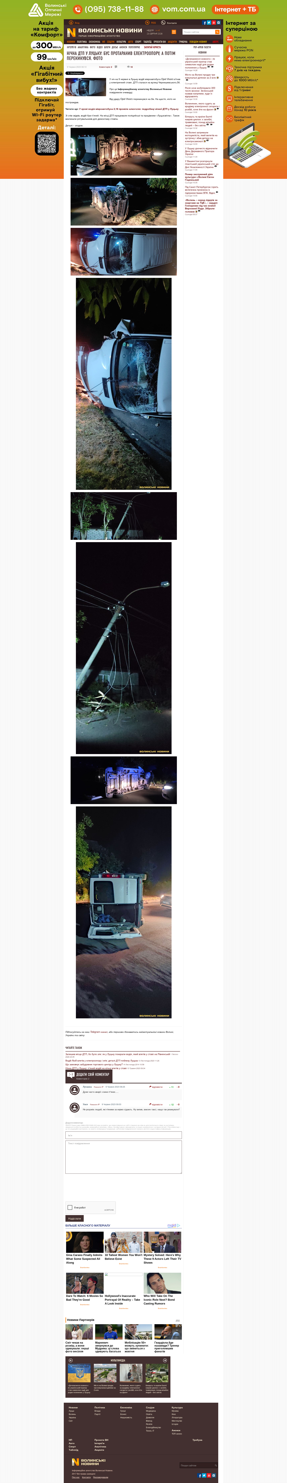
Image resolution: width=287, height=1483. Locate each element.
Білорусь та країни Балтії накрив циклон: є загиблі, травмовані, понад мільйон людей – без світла (199, 121)
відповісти (157, 1086)
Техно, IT (150, 1430)
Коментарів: (105, 66)
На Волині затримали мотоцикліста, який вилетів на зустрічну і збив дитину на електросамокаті (201, 137)
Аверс (216, 42)
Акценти (99, 1449)
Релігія (149, 1424)
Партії (97, 1414)
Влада (97, 1410)
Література (177, 1417)
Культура (121, 42)
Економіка (94, 42)
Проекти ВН (160, 42)
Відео (100, 47)
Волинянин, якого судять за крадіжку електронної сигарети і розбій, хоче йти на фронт (202, 106)
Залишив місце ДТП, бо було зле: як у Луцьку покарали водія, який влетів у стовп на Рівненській (117, 1054)
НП (70, 1439)
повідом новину (198, 42)
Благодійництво (153, 1427)
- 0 (178, 1086)
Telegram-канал (98, 1031)
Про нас (76, 1477)
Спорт (138, 42)
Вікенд (149, 1420)
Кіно (174, 1414)
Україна (72, 1417)
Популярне (134, 47)
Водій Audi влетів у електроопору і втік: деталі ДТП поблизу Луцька (101, 1060)
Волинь (72, 1414)
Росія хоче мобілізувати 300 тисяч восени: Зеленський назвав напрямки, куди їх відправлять (200, 92)
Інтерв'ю (71, 47)
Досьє (115, 47)
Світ (71, 1420)
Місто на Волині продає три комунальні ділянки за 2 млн (200, 76)
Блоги (107, 47)
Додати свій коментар (92, 1074)
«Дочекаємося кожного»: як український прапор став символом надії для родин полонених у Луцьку (200, 63)
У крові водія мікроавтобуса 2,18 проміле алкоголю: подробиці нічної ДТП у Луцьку (129, 108)
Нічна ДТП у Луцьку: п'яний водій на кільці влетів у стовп (96, 1068)
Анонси (123, 47)
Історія (175, 1424)
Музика (175, 1410)
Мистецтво (177, 1420)
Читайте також (73, 1048)
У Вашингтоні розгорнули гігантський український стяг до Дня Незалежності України (202, 164)
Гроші (123, 1410)
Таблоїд (147, 42)
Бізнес (123, 1414)
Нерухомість (126, 1417)
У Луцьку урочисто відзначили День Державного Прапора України (201, 151)
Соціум (150, 1407)
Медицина (151, 1410)
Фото (92, 47)
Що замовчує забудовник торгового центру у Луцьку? (94, 1064)
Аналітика (83, 47)
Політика (82, 42)
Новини (202, 52)
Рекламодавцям (100, 1477)
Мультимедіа (118, 1360)
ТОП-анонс (177, 1433)
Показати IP (98, 1087)
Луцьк (71, 1410)
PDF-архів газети (202, 47)
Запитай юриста (152, 47)
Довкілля (150, 1417)
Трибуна (183, 42)
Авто (72, 1443)
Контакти (86, 1477)
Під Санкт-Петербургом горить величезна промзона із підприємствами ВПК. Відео (201, 189)
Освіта (149, 1414)
